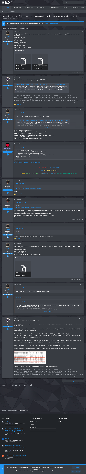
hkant (9, 440)
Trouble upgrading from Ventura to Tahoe (15, 455)
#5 (82, 180)
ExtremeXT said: (20, 183)
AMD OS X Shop (34, 421)
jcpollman (10, 457)
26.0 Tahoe (7, 458)
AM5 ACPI (7, 451)
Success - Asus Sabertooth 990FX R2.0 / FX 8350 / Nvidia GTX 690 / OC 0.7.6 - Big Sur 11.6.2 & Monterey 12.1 (45, 84)
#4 (82, 144)
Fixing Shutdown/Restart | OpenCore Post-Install (27, 162)
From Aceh (7, 438)
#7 (82, 225)
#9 (82, 284)
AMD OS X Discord (35, 430)
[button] (22, 8)
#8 (82, 244)
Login (59, 421)
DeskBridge (7, 421)
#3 (82, 109)
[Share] (80, 32)
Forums (32, 424)
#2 (82, 77)
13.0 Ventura (8, 434)
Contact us (33, 427)
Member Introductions (10, 441)
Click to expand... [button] (48, 127)
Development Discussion (11, 424)
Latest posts (7, 418)
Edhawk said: (19, 113)
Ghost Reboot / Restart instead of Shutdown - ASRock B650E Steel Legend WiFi (15, 447)
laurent (5, 18)
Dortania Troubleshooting (51, 23)
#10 (82, 318)
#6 (82, 199)
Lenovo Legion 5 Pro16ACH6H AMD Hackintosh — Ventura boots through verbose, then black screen (14, 430)
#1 (82, 31)
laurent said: (19, 147)
